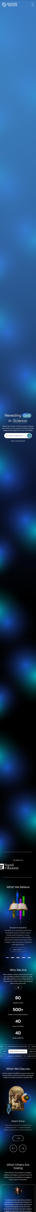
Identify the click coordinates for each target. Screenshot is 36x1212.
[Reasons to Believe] (9, 4)
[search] (29, 435)
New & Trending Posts (18, 441)
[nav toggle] (33, 5)
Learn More (17, 949)
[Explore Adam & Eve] (18, 1138)
